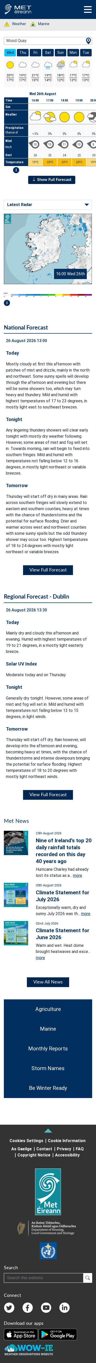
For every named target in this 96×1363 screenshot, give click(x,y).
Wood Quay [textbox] (16, 40)
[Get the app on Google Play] (58, 1334)
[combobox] (48, 41)
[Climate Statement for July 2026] (16, 894)
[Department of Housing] (48, 1228)
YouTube (46, 1308)
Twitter (9, 1308)
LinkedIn (64, 1308)
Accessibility (67, 1155)
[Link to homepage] (48, 1192)
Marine (41, 24)
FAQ (80, 1148)
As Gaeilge (21, 1148)
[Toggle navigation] (88, 9)
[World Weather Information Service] (48, 1250)
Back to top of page (48, 1131)
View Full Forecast (48, 570)
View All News (48, 982)
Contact (44, 1148)
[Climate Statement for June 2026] (16, 932)
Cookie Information (67, 1140)
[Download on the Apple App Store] (21, 1334)
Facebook (28, 1308)
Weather (16, 24)
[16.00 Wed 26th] (48, 248)
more (77, 875)
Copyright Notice (33, 1155)
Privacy (64, 1148)
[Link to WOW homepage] (29, 1350)
